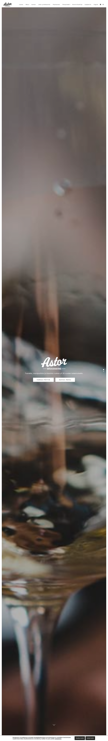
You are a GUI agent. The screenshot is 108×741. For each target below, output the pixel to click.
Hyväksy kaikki (80, 738)
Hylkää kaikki (90, 738)
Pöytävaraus (56, 4)
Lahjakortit (88, 4)
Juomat (33, 4)
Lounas (21, 4)
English (96, 4)
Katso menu (65, 380)
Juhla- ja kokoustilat (44, 4)
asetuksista (58, 739)
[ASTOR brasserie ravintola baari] (8, 4)
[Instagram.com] (103, 4)
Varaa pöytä (43, 380)
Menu (27, 4)
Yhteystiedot (66, 4)
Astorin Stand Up (77, 4)
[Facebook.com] (100, 4)
